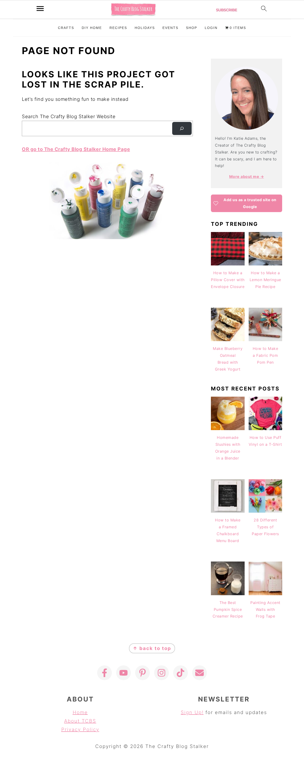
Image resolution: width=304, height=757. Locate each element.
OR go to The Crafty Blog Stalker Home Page (76, 149)
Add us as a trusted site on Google (249, 203)
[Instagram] (161, 672)
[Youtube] (123, 672)
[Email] (199, 672)
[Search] (182, 128)
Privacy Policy (80, 729)
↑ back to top (152, 648)
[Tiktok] (180, 672)
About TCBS (80, 721)
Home (80, 712)
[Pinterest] (142, 672)
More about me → (246, 176)
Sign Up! (192, 712)
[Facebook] (104, 672)
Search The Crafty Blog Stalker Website (68, 116)
